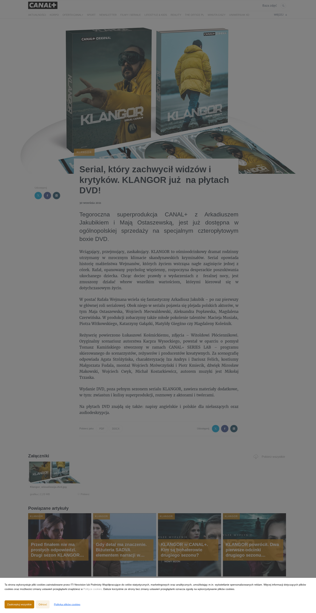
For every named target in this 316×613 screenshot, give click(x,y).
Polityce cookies (92, 589)
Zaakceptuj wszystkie (19, 604)
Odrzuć (43, 604)
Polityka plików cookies (67, 604)
